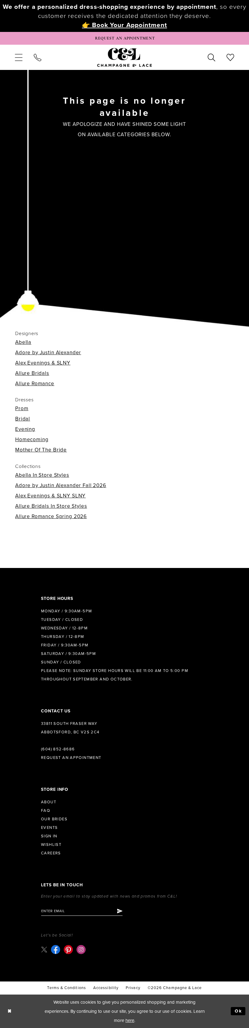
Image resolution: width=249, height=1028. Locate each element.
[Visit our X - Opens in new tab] (44, 949)
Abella (23, 342)
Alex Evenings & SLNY (42, 363)
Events (49, 827)
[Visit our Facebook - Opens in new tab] (55, 949)
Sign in (49, 836)
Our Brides (54, 819)
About (48, 802)
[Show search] (211, 57)
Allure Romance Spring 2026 (51, 516)
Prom (21, 408)
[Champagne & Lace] (124, 57)
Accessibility (105, 987)
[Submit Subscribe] (119, 911)
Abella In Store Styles (42, 475)
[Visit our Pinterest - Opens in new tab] (68, 949)
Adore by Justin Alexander (48, 352)
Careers (51, 853)
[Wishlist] (230, 57)
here (129, 1020)
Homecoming (32, 439)
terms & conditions (66, 987)
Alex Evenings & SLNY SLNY (50, 496)
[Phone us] (37, 57)
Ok (238, 1011)
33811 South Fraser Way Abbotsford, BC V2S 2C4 (70, 728)
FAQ (45, 810)
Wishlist (51, 844)
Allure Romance (34, 383)
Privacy (133, 987)
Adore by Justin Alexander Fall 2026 (60, 485)
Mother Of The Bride (41, 450)
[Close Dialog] (9, 1011)
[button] (18, 57)
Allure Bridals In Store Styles (51, 506)
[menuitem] (18, 57)
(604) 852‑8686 (58, 749)
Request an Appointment (71, 757)
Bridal (22, 419)
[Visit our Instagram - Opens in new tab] (81, 949)
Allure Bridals (32, 373)
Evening (25, 429)
